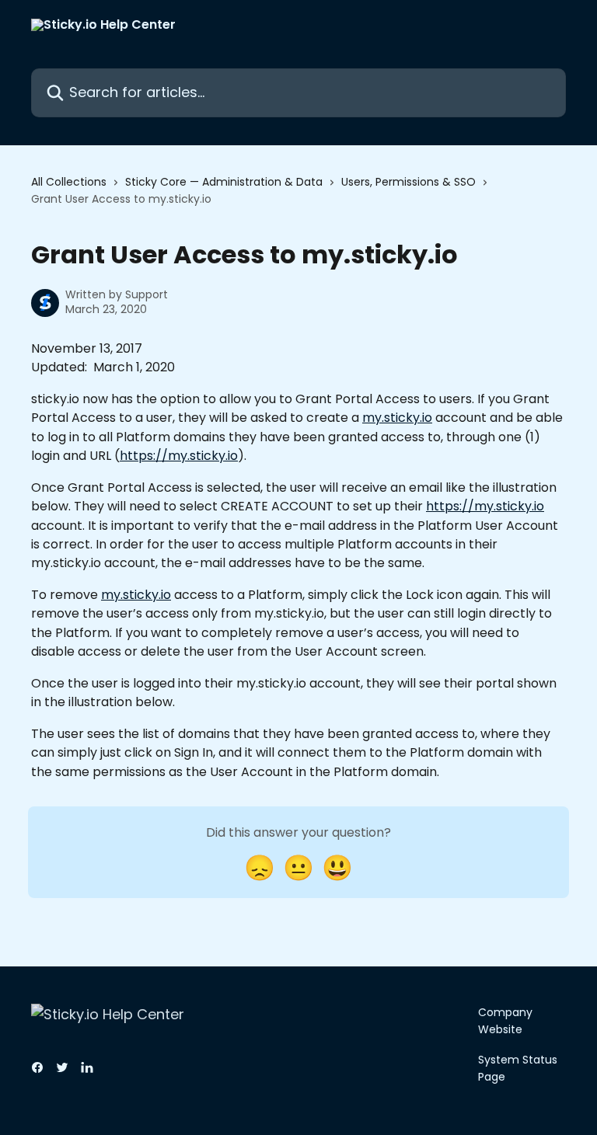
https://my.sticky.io (179, 456)
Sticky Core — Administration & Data (224, 182)
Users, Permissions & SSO (408, 182)
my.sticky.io (397, 417)
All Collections (68, 182)
